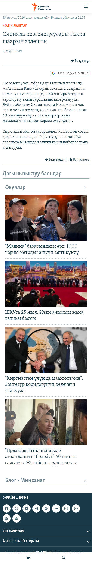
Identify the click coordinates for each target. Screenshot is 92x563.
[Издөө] (63, 557)
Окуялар (15, 188)
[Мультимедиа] (28, 557)
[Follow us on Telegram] (36, 508)
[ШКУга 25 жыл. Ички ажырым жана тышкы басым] (46, 284)
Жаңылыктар (15, 26)
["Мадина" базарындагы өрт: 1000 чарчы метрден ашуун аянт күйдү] (46, 218)
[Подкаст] (16, 518)
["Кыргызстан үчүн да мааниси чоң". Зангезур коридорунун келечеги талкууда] (46, 350)
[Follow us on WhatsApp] (76, 508)
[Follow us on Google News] (46, 508)
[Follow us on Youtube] (26, 508)
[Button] (80, 61)
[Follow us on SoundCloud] (56, 508)
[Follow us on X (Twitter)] (16, 508)
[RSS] (7, 518)
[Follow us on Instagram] (66, 508)
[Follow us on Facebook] (7, 508)
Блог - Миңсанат (25, 480)
